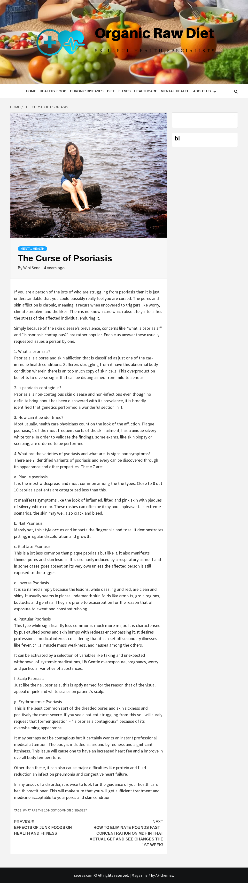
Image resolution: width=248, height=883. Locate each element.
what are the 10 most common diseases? (55, 810)
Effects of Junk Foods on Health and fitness (43, 827)
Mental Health (175, 91)
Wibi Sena (32, 267)
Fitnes (124, 91)
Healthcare (145, 91)
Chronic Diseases (86, 91)
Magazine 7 (141, 875)
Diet (111, 91)
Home (31, 91)
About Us (202, 91)
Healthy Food (53, 91)
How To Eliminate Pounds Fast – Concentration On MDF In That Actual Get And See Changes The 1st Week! (126, 833)
